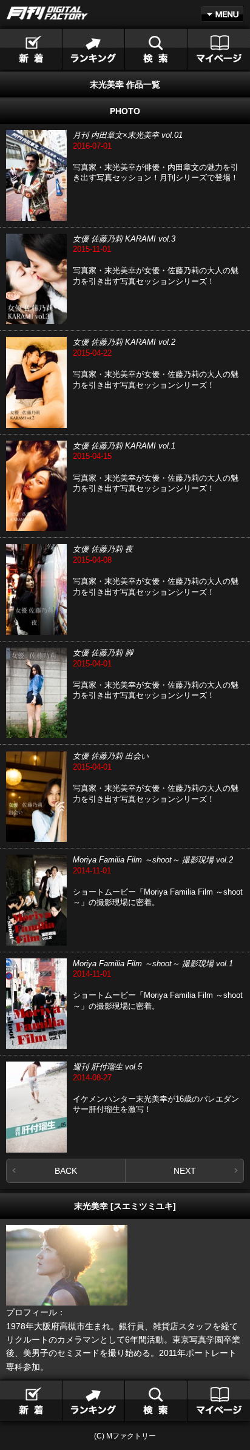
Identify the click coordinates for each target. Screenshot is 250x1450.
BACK (66, 1171)
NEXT (185, 1171)
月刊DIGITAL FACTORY (47, 13)
